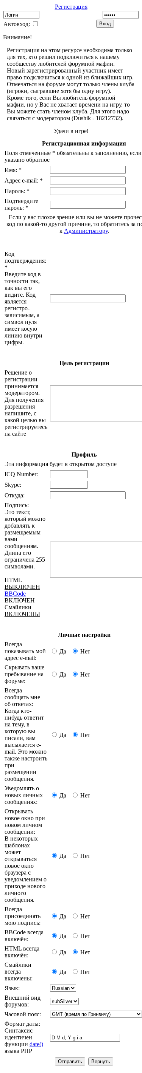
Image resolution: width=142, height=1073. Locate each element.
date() (36, 1044)
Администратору (86, 231)
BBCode (15, 593)
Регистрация (71, 6)
